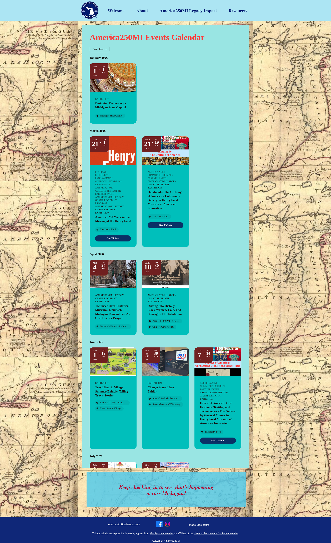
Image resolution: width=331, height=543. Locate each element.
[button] (139, 10)
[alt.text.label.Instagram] (167, 524)
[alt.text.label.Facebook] (159, 524)
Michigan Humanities (161, 533)
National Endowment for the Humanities (216, 533)
